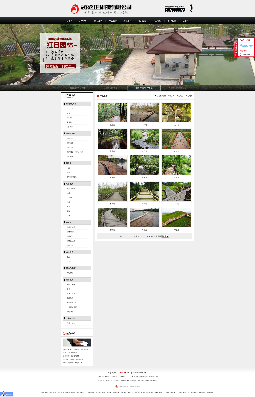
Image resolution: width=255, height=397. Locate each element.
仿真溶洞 (70, 143)
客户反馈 (172, 21)
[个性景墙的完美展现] (127, 57)
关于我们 (83, 21)
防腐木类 (69, 184)
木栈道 (69, 198)
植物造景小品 (72, 303)
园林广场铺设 (71, 268)
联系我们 (186, 21)
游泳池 (69, 261)
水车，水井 (71, 294)
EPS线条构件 (71, 104)
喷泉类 (68, 163)
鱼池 (68, 257)
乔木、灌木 (71, 323)
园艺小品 (69, 280)
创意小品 (70, 312)
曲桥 (68, 202)
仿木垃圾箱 (71, 232)
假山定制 (157, 21)
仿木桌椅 (70, 245)
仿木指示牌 (71, 241)
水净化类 (69, 252)
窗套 (68, 113)
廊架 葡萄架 (71, 189)
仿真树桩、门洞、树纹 (75, 152)
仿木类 (68, 222)
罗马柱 (69, 118)
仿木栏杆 (70, 236)
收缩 (236, 49)
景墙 (68, 289)
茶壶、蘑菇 (71, 284)
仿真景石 (70, 138)
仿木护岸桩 (71, 227)
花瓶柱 (69, 122)
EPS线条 (70, 109)
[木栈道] (112, 122)
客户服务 (142, 21)
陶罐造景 (70, 298)
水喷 (68, 168)
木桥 (68, 193)
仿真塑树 (70, 147)
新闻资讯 (98, 21)
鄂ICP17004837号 (151, 381)
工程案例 (127, 21)
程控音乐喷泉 (72, 177)
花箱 (68, 211)
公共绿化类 (70, 318)
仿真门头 (70, 156)
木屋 (68, 216)
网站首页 (69, 21)
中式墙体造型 (72, 307)
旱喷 (68, 172)
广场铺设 (70, 273)
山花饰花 (70, 127)
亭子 (68, 207)
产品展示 (113, 21)
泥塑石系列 (70, 134)
